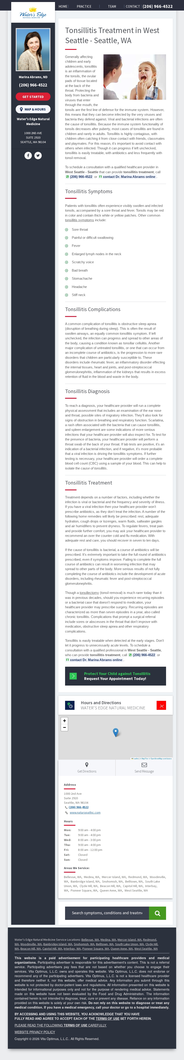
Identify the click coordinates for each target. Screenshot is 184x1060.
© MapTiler (144, 758)
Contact (133, 6)
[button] (115, 732)
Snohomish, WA (84, 944)
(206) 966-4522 (158, 6)
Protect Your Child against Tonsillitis (117, 676)
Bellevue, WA (90, 940)
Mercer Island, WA (130, 940)
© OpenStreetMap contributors (160, 758)
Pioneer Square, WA (95, 949)
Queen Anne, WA (122, 949)
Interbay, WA (72, 949)
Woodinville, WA (31, 944)
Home (63, 6)
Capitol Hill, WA (52, 949)
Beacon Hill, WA (30, 949)
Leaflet (135, 758)
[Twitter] (38, 155)
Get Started (33, 97)
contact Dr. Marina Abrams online (129, 177)
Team (112, 6)
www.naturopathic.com (85, 812)
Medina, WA (108, 940)
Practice (84, 6)
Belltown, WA (105, 944)
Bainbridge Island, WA (57, 944)
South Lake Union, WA (129, 944)
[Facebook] (28, 155)
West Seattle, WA (146, 949)
